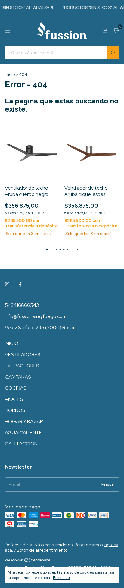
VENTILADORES (22, 354)
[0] (116, 31)
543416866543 (22, 305)
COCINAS (15, 388)
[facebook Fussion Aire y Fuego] (20, 284)
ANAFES (14, 399)
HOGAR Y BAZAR (24, 421)
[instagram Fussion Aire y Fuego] (7, 284)
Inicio (10, 74)
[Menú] (7, 30)
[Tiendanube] (28, 561)
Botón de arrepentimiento (42, 550)
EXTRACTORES (22, 366)
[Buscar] (113, 52)
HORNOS (15, 410)
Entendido (61, 578)
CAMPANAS (18, 377)
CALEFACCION (21, 444)
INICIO (11, 343)
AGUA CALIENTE (23, 432)
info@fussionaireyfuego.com (36, 316)
